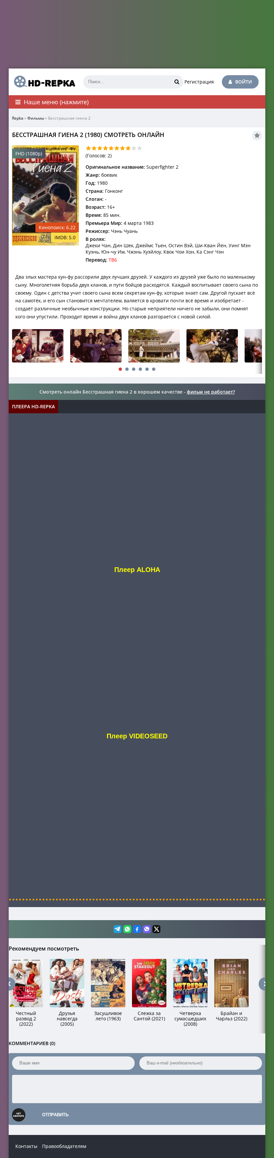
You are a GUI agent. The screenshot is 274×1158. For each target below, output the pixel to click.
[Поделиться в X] (156, 929)
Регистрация (199, 82)
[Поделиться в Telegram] (118, 929)
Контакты (26, 1146)
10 (139, 148)
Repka (17, 118)
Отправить (55, 1114)
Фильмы (35, 118)
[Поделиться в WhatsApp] (127, 929)
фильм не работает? (211, 392)
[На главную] (42, 81)
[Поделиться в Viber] (147, 929)
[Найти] (176, 82)
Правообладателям (64, 1146)
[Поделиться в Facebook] (137, 929)
